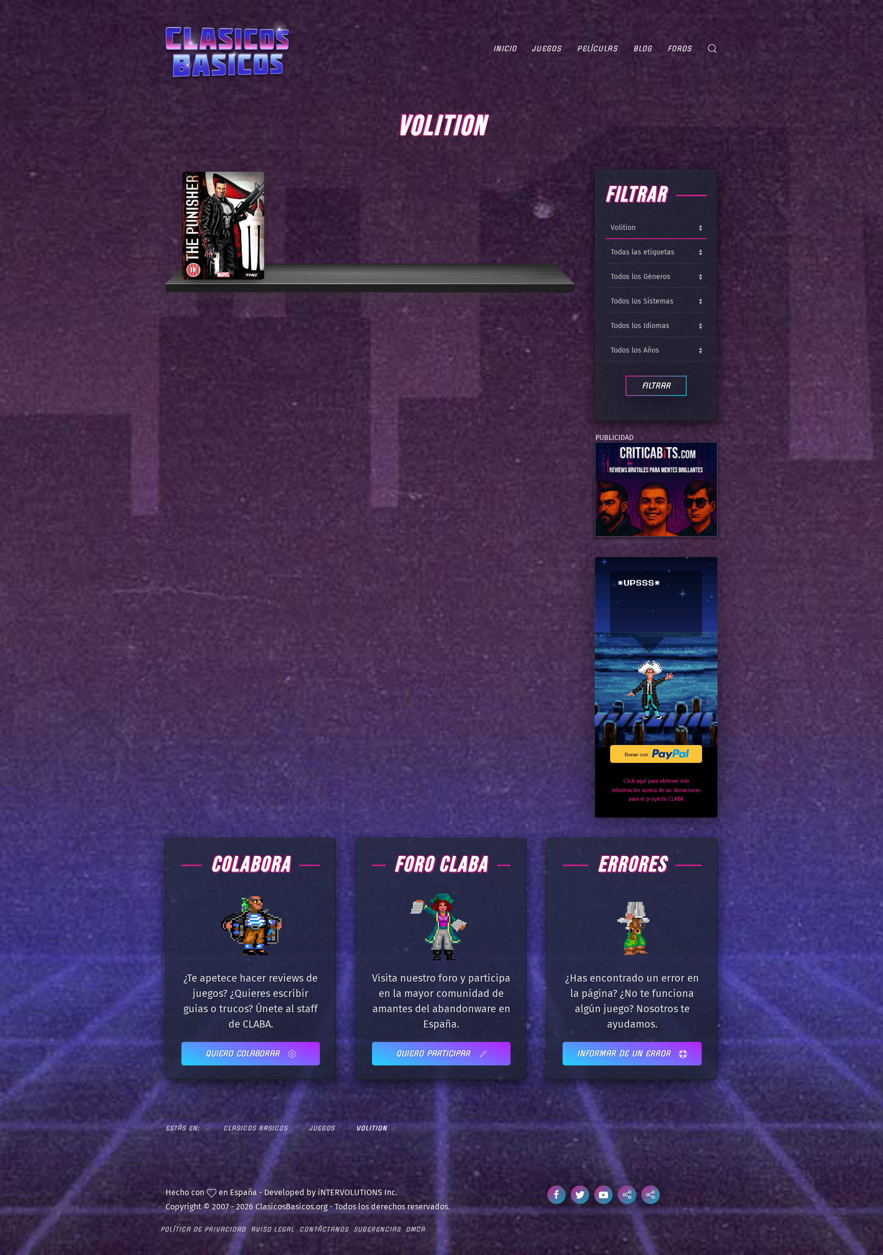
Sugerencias (377, 1229)
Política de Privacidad (203, 1229)
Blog (642, 48)
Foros (679, 48)
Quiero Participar (434, 1053)
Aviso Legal (272, 1229)
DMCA (415, 1229)
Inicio (505, 48)
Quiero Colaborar (244, 1053)
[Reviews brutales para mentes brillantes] (656, 488)
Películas (597, 48)
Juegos (547, 48)
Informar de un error (625, 1053)
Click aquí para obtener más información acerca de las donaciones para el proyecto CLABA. (656, 790)
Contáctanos (323, 1229)
